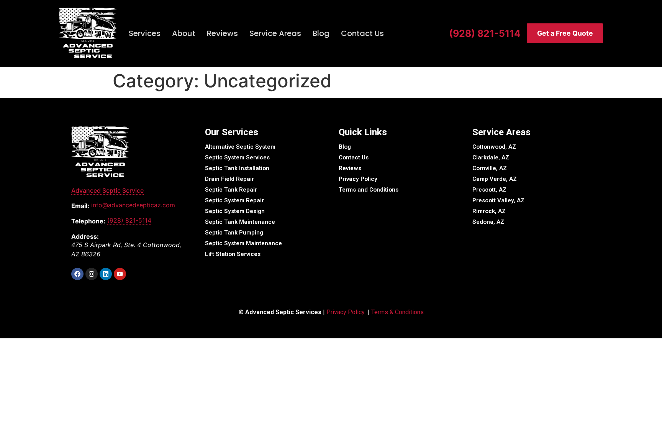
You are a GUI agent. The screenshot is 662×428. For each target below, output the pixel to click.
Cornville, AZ (489, 168)
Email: (80, 206)
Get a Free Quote (565, 33)
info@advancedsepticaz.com (133, 205)
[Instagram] (91, 274)
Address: (85, 236)
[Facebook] (77, 274)
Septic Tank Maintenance (240, 221)
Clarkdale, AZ (490, 157)
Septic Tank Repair (231, 189)
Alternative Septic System (240, 146)
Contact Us (362, 33)
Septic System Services (237, 157)
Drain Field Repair (229, 178)
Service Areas (275, 33)
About (183, 33)
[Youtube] (120, 274)
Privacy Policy (358, 178)
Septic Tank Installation (237, 168)
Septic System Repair (234, 200)
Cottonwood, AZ (494, 146)
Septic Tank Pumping (234, 232)
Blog (321, 33)
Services (145, 33)
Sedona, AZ (488, 221)
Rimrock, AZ (489, 211)
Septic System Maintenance (243, 243)
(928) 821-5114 (485, 33)
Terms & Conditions (397, 312)
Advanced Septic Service (107, 190)
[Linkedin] (106, 274)
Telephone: (88, 221)
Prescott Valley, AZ (498, 200)
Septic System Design (235, 211)
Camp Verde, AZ (494, 178)
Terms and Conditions (368, 189)
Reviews (222, 33)
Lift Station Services (233, 254)
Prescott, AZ (489, 189)
